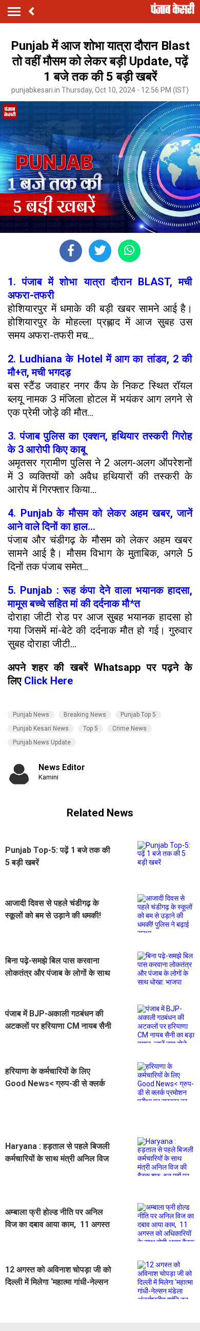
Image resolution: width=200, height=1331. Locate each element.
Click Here (48, 680)
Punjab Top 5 (138, 714)
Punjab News (31, 714)
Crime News (129, 728)
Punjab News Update (42, 742)
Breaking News (85, 714)
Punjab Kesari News (41, 728)
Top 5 (90, 728)
